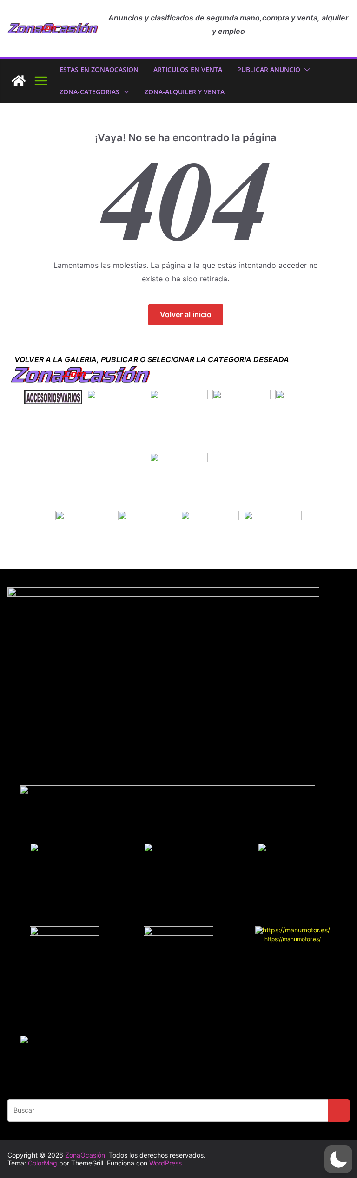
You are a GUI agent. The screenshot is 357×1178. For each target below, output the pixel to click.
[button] (305, 69)
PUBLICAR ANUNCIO (268, 69)
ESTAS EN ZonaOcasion (99, 69)
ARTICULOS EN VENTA (187, 69)
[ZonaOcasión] (18, 81)
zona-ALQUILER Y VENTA (185, 91)
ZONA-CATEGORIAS (89, 91)
